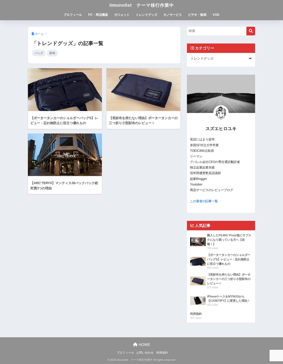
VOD (216, 14)
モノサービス (172, 14)
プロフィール (73, 14)
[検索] (250, 31)
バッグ (38, 53)
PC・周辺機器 (98, 14)
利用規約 (162, 352)
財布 (52, 53)
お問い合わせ (145, 352)
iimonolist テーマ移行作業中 (141, 5)
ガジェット (122, 14)
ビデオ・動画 (197, 14)
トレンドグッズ (146, 14)
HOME (143, 344)
